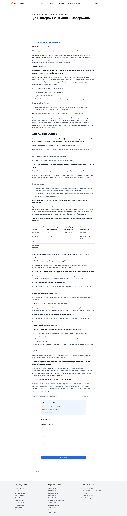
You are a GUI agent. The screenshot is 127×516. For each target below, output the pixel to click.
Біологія (35, 396)
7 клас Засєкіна (85, 493)
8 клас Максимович (87, 488)
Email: (42, 437)
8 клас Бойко (18, 490)
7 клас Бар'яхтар (86, 498)
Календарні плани (74, 3)
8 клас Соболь (52, 490)
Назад (37, 472)
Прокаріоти (44, 396)
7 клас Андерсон (53, 510)
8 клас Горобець (53, 498)
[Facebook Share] (94, 396)
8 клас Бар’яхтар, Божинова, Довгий (91, 490)
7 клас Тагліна (52, 507)
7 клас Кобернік (19, 500)
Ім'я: (42, 430)
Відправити (63, 457)
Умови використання (91, 3)
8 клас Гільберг (19, 495)
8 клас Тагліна (52, 488)
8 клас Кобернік (19, 488)
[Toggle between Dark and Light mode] (115, 3)
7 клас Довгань (19, 505)
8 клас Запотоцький (20, 493)
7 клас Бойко (18, 507)
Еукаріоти (53, 396)
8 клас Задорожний (53, 493)
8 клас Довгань (19, 498)
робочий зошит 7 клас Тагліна (56, 500)
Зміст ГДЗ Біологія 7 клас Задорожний (47, 43)
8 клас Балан (52, 495)
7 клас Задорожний (53, 505)
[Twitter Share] (90, 396)
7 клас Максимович (87, 495)
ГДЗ (40, 3)
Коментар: (44, 444)
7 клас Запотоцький (20, 510)
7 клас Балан (52, 502)
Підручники (49, 3)
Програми (61, 3)
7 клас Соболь (52, 512)
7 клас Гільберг (19, 502)
